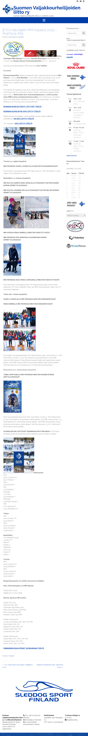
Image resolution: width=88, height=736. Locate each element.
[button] (44, 20)
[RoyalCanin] (76, 70)
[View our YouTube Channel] (80, 1)
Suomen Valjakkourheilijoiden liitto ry (46, 10)
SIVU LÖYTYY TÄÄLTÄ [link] (23, 123)
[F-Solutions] (76, 240)
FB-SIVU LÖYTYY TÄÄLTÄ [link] (24, 119)
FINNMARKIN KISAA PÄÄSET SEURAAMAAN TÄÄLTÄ (23, 648)
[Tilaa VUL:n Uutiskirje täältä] (76, 80)
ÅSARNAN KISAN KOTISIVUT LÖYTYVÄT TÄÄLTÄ (22, 107)
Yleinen (11, 656)
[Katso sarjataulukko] (76, 206)
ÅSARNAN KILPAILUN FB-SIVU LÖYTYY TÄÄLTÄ (22, 111)
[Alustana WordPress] (76, 248)
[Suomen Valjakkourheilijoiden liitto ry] (7, 10)
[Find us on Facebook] (77, 1)
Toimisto (21, 37)
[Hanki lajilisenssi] (76, 89)
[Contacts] (83, 1)
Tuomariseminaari (79, 124)
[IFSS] (76, 232)
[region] (44, 695)
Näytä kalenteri (72, 155)
